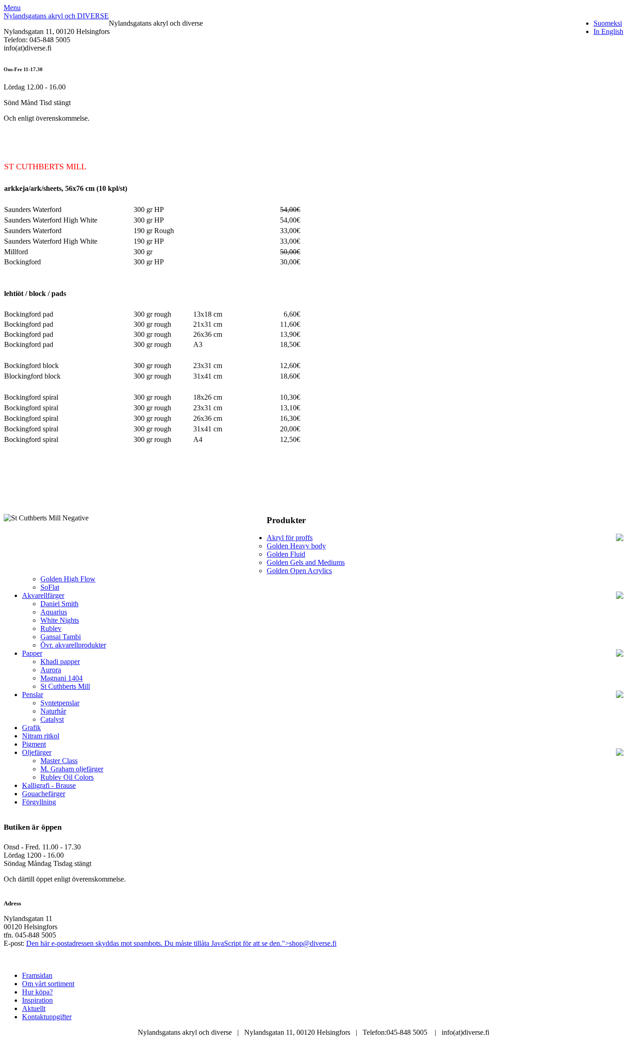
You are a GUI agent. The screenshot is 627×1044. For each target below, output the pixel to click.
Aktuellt (33, 1008)
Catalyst (52, 719)
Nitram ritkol (40, 736)
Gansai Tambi (60, 637)
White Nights (59, 620)
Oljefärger (36, 752)
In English (608, 31)
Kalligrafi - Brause (49, 785)
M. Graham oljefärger (71, 769)
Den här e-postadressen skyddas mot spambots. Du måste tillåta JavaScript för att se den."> (181, 943)
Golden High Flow (67, 579)
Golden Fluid (286, 554)
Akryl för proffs (290, 538)
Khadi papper (60, 661)
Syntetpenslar (59, 703)
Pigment (34, 744)
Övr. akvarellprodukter (73, 645)
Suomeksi (607, 23)
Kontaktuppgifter (47, 1017)
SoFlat (49, 587)
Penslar (32, 694)
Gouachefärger (43, 794)
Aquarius (53, 612)
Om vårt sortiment (48, 984)
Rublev (51, 628)
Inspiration (37, 1000)
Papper (32, 653)
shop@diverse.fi (312, 943)
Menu (12, 7)
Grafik (31, 727)
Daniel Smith (59, 604)
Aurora (50, 670)
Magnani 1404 (61, 678)
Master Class (59, 761)
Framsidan (37, 975)
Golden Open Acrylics (299, 571)
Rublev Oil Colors (67, 777)
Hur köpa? (37, 992)
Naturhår (53, 711)
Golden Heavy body (296, 546)
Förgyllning (39, 802)
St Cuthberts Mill (65, 686)
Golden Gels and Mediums (306, 562)
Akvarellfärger (43, 595)
